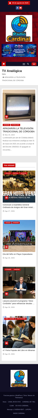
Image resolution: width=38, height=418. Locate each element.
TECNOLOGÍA (15, 124)
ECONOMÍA (8, 269)
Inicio (4, 74)
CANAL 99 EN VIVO (14, 402)
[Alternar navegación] (24, 64)
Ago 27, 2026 (10, 211)
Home (4, 402)
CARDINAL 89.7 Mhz (28, 402)
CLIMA (12, 405)
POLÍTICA (15, 173)
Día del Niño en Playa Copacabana (17, 254)
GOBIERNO (17, 269)
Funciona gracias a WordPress (13, 395)
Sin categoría (21, 318)
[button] (28, 64)
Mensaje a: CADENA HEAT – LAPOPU (19, 409)
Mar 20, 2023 (10, 135)
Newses (30, 395)
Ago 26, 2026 (10, 258)
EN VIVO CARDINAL (22, 405)
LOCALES (7, 173)
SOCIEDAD (6, 124)
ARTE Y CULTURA (9, 318)
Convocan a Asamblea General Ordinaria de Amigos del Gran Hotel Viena (18, 207)
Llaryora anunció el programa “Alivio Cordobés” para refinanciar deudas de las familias (19, 303)
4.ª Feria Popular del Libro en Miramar (19, 350)
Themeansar (19, 397)
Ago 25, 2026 (10, 354)
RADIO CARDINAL (19, 413)
